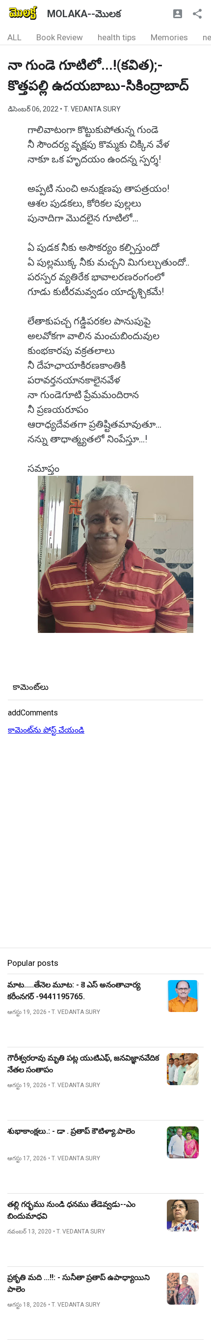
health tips (117, 37)
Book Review (59, 37)
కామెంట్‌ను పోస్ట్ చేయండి (46, 730)
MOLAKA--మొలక (84, 14)
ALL (14, 37)
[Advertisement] (105, 842)
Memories (169, 37)
